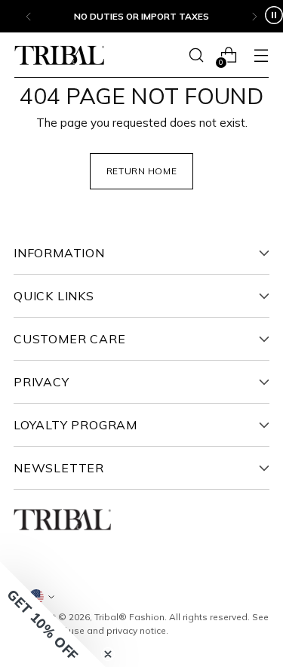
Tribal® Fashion (129, 616)
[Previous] (28, 16)
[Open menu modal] (260, 55)
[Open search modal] (195, 55)
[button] (53, 614)
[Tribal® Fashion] (59, 55)
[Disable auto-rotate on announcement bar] (274, 16)
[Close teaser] (108, 654)
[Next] (254, 16)
